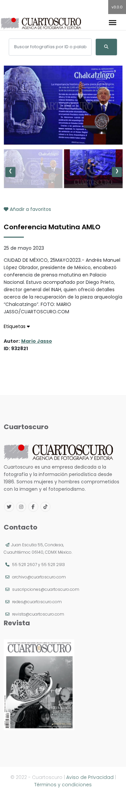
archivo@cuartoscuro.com (39, 577)
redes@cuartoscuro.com (37, 602)
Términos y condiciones (63, 784)
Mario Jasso (36, 341)
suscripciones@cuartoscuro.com (45, 589)
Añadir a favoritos (29, 209)
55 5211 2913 (53, 564)
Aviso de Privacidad (90, 777)
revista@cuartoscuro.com (38, 614)
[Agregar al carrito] (63, 124)
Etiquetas (15, 326)
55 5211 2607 (24, 564)
